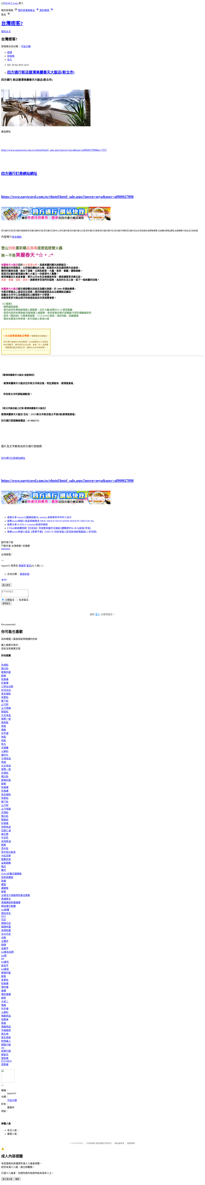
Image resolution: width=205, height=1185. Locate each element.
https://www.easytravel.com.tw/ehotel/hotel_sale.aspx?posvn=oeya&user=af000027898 (67, 197)
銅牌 (3, 945)
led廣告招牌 (7, 952)
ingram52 (5, 548)
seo (2, 1047)
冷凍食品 (6, 758)
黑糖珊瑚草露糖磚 (10, 902)
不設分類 (26, 46)
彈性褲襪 (6, 994)
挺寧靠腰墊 (7, 877)
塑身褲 (4, 1058)
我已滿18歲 (7, 1179)
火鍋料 (4, 751)
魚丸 (3, 744)
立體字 (4, 941)
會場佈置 (6, 930)
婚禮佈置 (6, 927)
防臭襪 (4, 683)
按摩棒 (4, 1019)
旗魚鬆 (4, 722)
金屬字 (4, 948)
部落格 (10, 56)
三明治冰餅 (7, 686)
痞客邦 (22, 565)
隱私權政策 (119, 1143)
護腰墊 (4, 888)
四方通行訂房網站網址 (19, 173)
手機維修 (6, 1030)
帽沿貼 (4, 668)
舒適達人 (6, 1041)
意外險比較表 (8, 852)
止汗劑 (4, 704)
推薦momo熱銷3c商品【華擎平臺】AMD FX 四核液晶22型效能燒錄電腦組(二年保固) (52, 531)
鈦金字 (4, 965)
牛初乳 (4, 837)
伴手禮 (4, 733)
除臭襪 (4, 679)
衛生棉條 (6, 1037)
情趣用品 (6, 1016)
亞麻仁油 (6, 830)
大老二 (4, 1001)
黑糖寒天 (6, 899)
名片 (9, 59)
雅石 (3, 866)
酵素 (3, 845)
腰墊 (3, 884)
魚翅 (3, 762)
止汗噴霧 (6, 708)
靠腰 (3, 881)
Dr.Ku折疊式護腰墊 (11, 873)
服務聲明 (131, 1143)
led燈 (3, 955)
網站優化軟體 (8, 906)
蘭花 (3, 870)
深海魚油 (6, 841)
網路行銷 (6, 1044)
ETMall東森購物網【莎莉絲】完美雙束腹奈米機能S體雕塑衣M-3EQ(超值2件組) (49, 528)
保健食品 (6, 827)
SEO (3, 916)
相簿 (9, 52)
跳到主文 (6, 31)
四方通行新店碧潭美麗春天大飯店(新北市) (40, 72)
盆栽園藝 (6, 863)
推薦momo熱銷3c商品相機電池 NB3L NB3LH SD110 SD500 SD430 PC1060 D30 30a (50, 521)
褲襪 (3, 990)
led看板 (5, 969)
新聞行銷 (6, 1051)
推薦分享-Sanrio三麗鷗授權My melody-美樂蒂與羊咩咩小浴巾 (39, 517)
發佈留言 (6, 603)
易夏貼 (4, 697)
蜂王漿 (4, 834)
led (2, 958)
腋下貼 (4, 701)
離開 (17, 1179)
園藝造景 (6, 859)
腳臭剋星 (6, 672)
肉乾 (3, 740)
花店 (3, 919)
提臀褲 (4, 1064)
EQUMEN (6, 1061)
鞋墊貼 (4, 711)
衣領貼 (4, 665)
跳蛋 (3, 1023)
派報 (3, 937)
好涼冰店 (6, 690)
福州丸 (4, 755)
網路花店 (6, 923)
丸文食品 (6, 715)
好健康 (4, 823)
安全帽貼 (17, 237)
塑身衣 (4, 1054)
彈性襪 (4, 987)
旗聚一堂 (6, 719)
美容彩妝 (24, 574)
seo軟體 (5, 909)
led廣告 (5, 962)
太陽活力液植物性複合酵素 (15, 895)
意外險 (4, 848)
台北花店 (6, 934)
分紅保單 (6, 855)
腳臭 (3, 675)
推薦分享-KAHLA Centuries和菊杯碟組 (27, 524)
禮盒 (3, 729)
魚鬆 (3, 726)
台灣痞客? (12, 23)
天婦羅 (4, 747)
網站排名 (6, 913)
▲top (4, 579)
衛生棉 (4, 1034)
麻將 (3, 998)
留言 (28, 565)
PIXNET (80, 1143)
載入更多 (6, 585)
